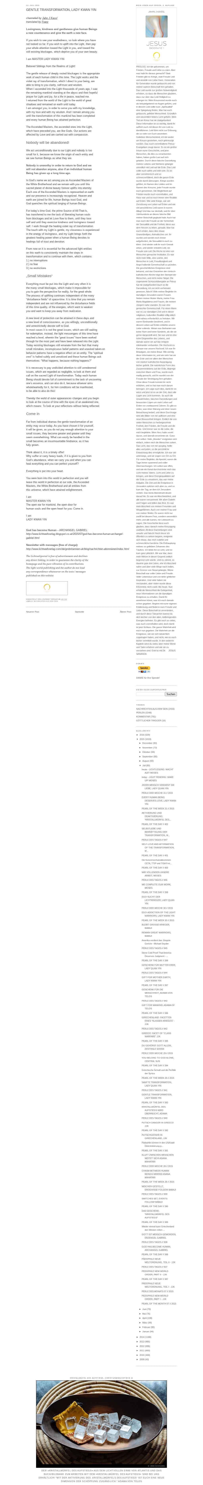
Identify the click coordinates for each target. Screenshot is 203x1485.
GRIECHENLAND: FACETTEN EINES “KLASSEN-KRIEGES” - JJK (158, 1020)
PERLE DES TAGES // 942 (154, 1029)
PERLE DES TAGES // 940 (154, 1118)
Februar (146, 1327)
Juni (144, 1309)
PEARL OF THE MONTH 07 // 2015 (159, 1303)
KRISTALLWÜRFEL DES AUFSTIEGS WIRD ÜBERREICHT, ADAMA (154, 1110)
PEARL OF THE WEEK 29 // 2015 (158, 1078)
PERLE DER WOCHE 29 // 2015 (157, 1053)
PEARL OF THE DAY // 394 (155, 1065)
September (147, 756)
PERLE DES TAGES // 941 (154, 1090)
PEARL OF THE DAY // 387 (155, 1279)
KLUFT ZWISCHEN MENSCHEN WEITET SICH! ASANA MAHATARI (158, 1158)
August (146, 761)
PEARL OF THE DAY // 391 (155, 1150)
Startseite (79, 612)
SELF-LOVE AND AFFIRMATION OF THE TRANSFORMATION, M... (158, 847)
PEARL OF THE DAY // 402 (155, 824)
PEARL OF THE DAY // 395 (155, 1041)
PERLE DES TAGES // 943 (154, 1001)
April (144, 1318)
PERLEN (140, 712)
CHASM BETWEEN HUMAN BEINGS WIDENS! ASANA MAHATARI (156, 1174)
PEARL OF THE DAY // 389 (155, 1222)
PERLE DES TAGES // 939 (154, 1194)
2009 (142, 1359)
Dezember (147, 743)
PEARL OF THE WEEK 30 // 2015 (158, 920)
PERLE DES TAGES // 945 (154, 948)
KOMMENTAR (143, 716)
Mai (144, 1314)
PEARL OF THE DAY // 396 (155, 1013)
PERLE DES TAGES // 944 (154, 973)
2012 (142, 1346)
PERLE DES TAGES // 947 (154, 840)
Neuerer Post (32, 612)
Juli (144, 765)
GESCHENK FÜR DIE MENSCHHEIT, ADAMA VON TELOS (157, 992)
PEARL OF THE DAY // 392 (155, 1130)
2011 (142, 1350)
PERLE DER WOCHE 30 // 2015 (157, 908)
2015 (142, 739)
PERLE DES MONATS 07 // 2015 (157, 1291)
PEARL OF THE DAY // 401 (155, 855)
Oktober (146, 752)
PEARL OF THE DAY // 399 (155, 892)
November (147, 747)
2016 (142, 735)
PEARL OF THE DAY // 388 (155, 1254)
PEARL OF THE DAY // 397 (155, 985)
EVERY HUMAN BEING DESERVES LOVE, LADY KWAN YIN (159, 800)
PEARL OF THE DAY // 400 (155, 868)
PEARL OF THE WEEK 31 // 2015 (158, 808)
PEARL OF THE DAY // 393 (155, 1102)
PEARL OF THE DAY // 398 (155, 960)
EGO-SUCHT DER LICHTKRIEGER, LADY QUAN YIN (158, 900)
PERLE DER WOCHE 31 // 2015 (157, 793)
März (145, 1322)
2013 (142, 1341)
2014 (142, 1337)
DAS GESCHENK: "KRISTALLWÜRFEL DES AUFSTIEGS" (155, 1214)
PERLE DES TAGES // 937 (154, 1267)
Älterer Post (125, 612)
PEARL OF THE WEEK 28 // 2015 (158, 1182)
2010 (142, 1355)
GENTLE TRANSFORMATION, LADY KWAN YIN (61, 9)
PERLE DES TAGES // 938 (154, 1242)
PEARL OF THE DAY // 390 (155, 1206)
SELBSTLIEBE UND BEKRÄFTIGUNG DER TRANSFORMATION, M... (156, 831)
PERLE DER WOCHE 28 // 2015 (157, 1166)
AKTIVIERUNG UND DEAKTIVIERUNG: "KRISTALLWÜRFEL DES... (156, 816)
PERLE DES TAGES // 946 (154, 880)
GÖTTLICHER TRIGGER (148, 720)
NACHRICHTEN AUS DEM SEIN (46, 601)
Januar (146, 1331)
